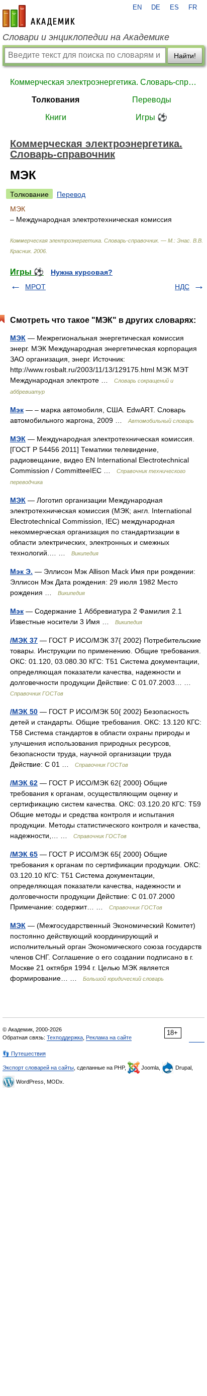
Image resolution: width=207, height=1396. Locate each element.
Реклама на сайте (109, 1037)
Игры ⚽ (151, 117)
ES (174, 7)
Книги (55, 117)
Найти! (185, 56)
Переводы (151, 99)
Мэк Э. (21, 571)
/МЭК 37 (24, 640)
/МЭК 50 (24, 712)
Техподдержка (65, 1037)
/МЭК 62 (24, 783)
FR (192, 7)
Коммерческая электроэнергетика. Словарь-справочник (103, 82)
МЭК (18, 338)
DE (155, 7)
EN (137, 7)
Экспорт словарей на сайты (38, 1068)
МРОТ (35, 287)
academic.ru (39, 16)
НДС (182, 287)
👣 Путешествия (24, 1054)
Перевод (71, 194)
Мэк (17, 410)
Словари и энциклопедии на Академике (86, 37)
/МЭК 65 (24, 854)
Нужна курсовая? (82, 272)
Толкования (55, 99)
